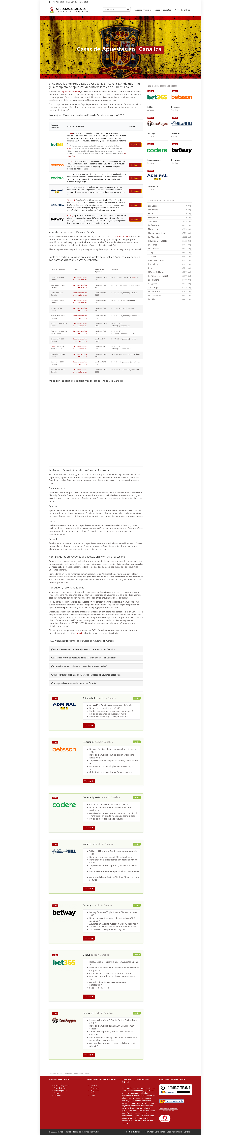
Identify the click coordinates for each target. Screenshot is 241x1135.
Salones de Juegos (61, 1085)
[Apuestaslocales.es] (69, 10)
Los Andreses (169, 291)
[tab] (96, 649)
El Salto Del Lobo (169, 272)
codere (133, 277)
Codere (70, 174)
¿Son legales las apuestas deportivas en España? (74, 683)
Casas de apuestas (163, 10)
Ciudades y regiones (142, 10)
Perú (93, 1093)
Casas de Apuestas (56, 1073)
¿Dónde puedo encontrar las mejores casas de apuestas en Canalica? (83, 649)
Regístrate (135, 144)
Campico (169, 252)
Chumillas (169, 221)
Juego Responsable (174, 1132)
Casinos (57, 1093)
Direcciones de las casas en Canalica (80, 278)
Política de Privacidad (134, 1132)
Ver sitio (88, 725)
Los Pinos (169, 244)
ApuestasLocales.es (71, 91)
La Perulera (169, 225)
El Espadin (169, 217)
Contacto (187, 1132)
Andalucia (78, 1073)
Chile (93, 1095)
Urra (169, 268)
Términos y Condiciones (155, 1132)
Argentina (95, 1090)
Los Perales (169, 248)
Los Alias (169, 299)
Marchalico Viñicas (169, 260)
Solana (169, 213)
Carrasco (169, 256)
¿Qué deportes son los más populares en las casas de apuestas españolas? (86, 674)
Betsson (70, 161)
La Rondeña (169, 279)
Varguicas (169, 283)
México (94, 1085)
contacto (79, 633)
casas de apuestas (121, 236)
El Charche (169, 209)
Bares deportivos (61, 1090)
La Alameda (169, 237)
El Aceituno (169, 229)
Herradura (169, 264)
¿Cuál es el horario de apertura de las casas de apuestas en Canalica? (83, 657)
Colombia (95, 1088)
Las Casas (169, 205)
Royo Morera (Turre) (169, 276)
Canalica (111, 698)
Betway (70, 215)
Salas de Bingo (60, 1088)
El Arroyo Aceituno (169, 233)
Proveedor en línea (182, 10)
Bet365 (70, 133)
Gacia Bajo (169, 287)
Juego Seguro (143, 1118)
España (69, 1073)
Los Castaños (169, 295)
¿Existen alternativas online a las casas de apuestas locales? (79, 666)
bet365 (69, 148)
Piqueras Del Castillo (169, 240)
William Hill (71, 200)
